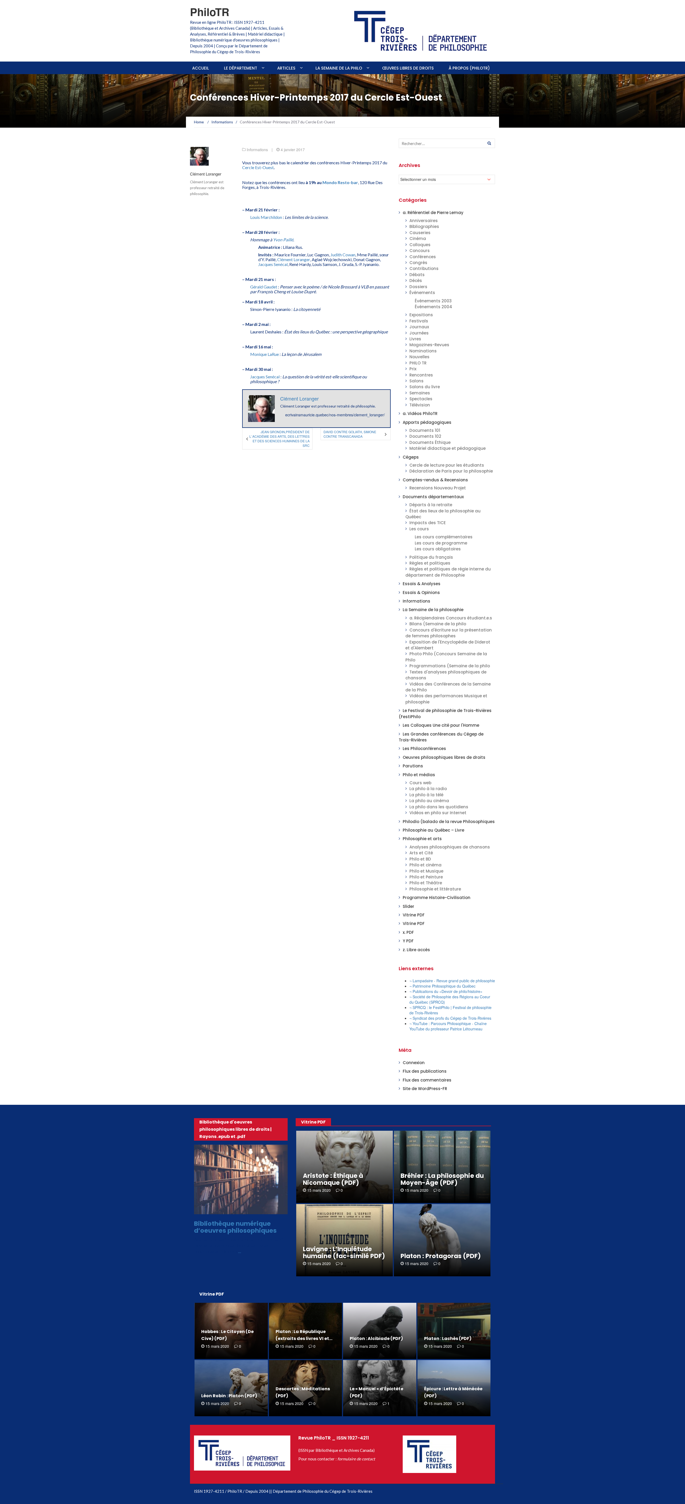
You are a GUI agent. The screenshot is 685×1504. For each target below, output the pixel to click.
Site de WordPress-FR (425, 1088)
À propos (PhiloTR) (469, 68)
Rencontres (421, 375)
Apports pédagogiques (427, 422)
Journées (419, 333)
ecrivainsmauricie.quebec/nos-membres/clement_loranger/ (335, 414)
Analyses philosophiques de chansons (449, 847)
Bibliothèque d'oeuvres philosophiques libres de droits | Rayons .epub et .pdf (235, 1129)
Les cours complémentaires (444, 537)
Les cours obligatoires (438, 549)
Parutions (413, 766)
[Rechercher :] (447, 143)
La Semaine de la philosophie (433, 609)
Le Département (240, 68)
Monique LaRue (264, 354)
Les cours (419, 529)
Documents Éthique (430, 442)
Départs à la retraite (430, 505)
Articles (286, 68)
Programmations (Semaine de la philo (449, 666)
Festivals (418, 321)
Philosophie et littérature (435, 889)
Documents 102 (425, 436)
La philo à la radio (428, 788)
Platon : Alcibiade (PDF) (376, 1338)
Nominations (423, 351)
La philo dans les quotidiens (438, 807)
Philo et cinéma (425, 865)
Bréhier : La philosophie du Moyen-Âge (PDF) (442, 1179)
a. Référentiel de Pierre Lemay (433, 212)
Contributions (424, 268)
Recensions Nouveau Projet (437, 488)
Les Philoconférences (424, 748)
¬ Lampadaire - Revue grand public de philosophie (452, 980)
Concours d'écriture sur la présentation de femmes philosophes (448, 633)
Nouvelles (419, 357)
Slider (408, 906)
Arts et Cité (421, 853)
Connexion (414, 1062)
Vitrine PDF (414, 915)
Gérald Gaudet (263, 286)
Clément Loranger (205, 174)
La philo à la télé (426, 795)
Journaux (419, 327)
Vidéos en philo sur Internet (437, 813)
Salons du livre (424, 387)
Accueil (200, 68)
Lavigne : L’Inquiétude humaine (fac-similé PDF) (344, 1252)
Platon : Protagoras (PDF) (441, 1256)
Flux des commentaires (427, 1080)
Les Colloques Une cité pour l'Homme (441, 725)
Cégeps (411, 457)
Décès (415, 280)
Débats (417, 274)
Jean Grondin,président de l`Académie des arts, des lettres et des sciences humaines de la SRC (279, 438)
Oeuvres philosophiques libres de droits (444, 757)
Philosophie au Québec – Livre (433, 830)
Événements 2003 (433, 301)
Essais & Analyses (421, 584)
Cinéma (417, 238)
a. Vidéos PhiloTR (420, 413)
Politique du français (431, 557)
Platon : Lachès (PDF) (447, 1338)
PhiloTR (209, 11)
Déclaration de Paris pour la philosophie (451, 471)
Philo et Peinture (426, 877)
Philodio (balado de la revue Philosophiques (449, 821)
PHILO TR (418, 363)
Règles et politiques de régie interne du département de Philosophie (448, 572)
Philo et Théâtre (425, 883)
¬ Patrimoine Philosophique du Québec (442, 986)
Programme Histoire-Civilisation (436, 897)
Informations (257, 149)
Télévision (419, 405)
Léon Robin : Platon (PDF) (229, 1396)
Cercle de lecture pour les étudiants (446, 465)
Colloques (420, 245)
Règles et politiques (429, 563)
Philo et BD (420, 859)
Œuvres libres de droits (408, 68)
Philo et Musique (426, 871)
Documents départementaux (433, 497)
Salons (416, 381)
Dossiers (418, 287)
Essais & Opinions (421, 592)
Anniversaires (423, 220)
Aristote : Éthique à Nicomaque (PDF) (333, 1179)
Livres (415, 339)
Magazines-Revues (429, 345)
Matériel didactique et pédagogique (447, 448)
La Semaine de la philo (338, 68)
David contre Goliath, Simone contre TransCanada (350, 434)
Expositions (421, 315)
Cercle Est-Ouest (258, 167)
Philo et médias (419, 775)
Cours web (420, 783)
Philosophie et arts (422, 839)
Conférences (422, 257)
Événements (422, 292)
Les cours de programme (441, 543)
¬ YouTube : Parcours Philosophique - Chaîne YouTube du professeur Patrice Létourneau (448, 1026)
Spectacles (420, 399)
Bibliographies (424, 226)
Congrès (418, 262)
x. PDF (408, 932)
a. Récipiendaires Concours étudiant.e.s (450, 618)
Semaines (419, 393)
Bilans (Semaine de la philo (437, 624)
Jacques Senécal (273, 264)
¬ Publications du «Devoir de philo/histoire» (445, 991)
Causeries (420, 232)
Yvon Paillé (283, 239)
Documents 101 (424, 430)
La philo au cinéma (429, 801)
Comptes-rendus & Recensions (435, 480)
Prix (412, 369)
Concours (419, 250)
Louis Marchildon (266, 217)
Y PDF (408, 941)
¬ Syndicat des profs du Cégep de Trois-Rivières (450, 1018)
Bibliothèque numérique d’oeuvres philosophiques (235, 1227)
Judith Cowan (342, 254)
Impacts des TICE (427, 523)
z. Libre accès (416, 950)
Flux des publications (425, 1071)
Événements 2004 (433, 307)
